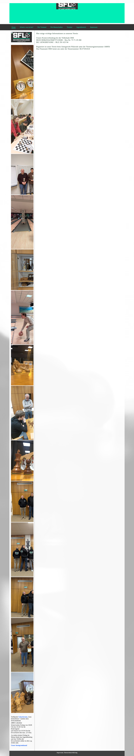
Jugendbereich (81, 27)
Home (14, 27)
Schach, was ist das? (26, 27)
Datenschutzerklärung (70, 752)
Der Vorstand (41, 27)
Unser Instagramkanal (19, 745)
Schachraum (22, 717)
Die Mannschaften (56, 27)
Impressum (93, 27)
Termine (69, 27)
